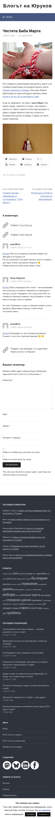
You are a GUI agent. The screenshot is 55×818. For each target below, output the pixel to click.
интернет (26, 595)
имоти (18, 595)
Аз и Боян (10, 175)
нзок (4, 600)
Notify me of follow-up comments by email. (21, 452)
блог (14, 579)
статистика (35, 608)
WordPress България (12, 747)
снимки (15, 608)
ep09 (15, 573)
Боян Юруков (26, 225)
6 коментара (25, 36)
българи (27, 579)
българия (39, 578)
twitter (9, 578)
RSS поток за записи (12, 735)
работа (23, 604)
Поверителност (10, 795)
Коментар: (8, 380)
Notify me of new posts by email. (17, 459)
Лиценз (6, 789)
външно (14, 584)
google (29, 574)
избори (9, 594)
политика (47, 600)
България (20, 175)
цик (4, 613)
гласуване (42, 584)
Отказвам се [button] (44, 814)
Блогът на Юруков (27, 5)
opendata (41, 573)
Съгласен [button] (30, 814)
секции (7, 608)
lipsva (35, 574)
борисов (20, 579)
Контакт (6, 783)
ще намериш (44, 810)
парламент (36, 600)
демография (18, 590)
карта (36, 595)
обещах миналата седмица (16, 90)
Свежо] (6, 253)
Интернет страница (11, 438)
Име (5, 414)
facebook (22, 574)
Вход (5, 728)
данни (8, 589)
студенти (46, 608)
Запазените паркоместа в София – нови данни (24, 697)
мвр (42, 595)
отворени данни (18, 600)
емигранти (28, 589)
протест (16, 604)
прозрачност (8, 604)
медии (47, 595)
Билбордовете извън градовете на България (23, 653)
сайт (44, 604)
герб (19, 584)
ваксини (7, 584)
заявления (37, 590)
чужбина (14, 613)
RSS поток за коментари (14, 741)
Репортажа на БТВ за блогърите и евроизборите (41, 196)
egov (10, 574)
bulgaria (5, 574)
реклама (39, 604)
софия (23, 608)
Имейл (6, 426)
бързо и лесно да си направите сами (21, 96)
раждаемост (31, 604)
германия (29, 584)
